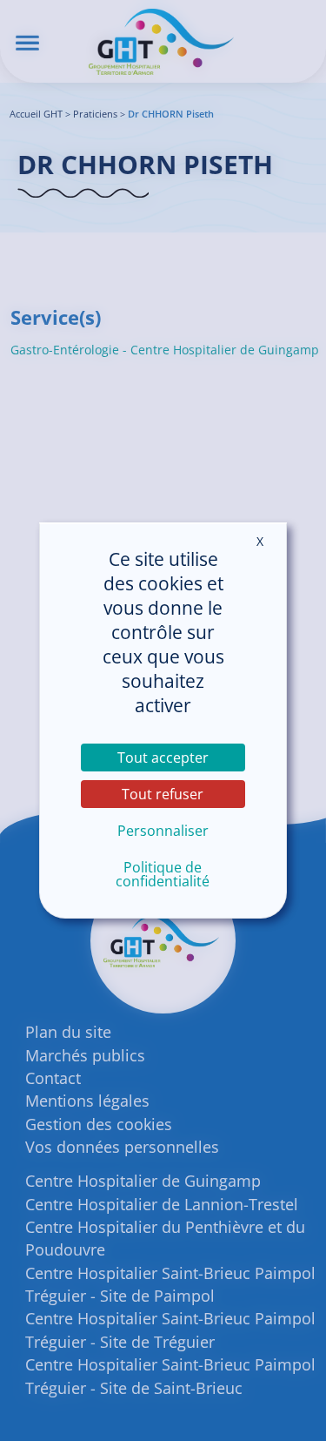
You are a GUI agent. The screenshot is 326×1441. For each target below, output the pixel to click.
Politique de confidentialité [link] (163, 874)
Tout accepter (163, 757)
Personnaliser (163, 830)
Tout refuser (162, 794)
